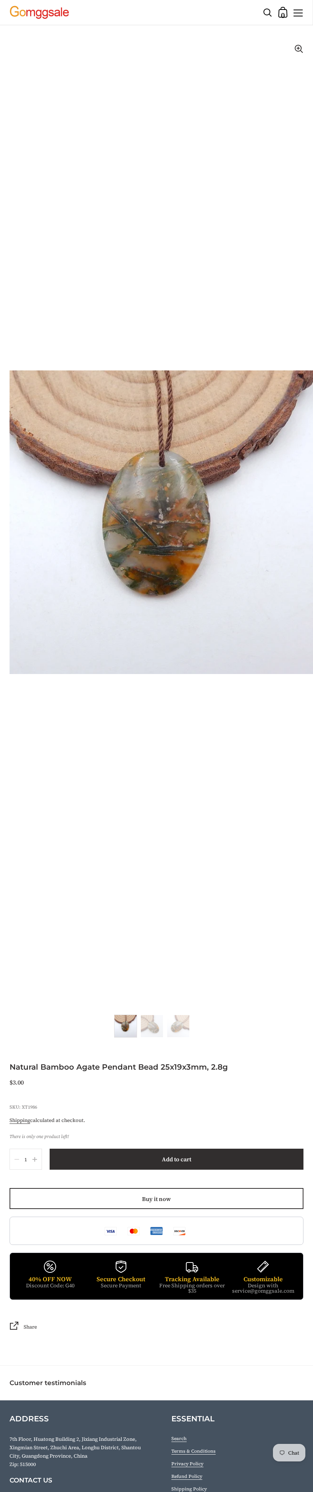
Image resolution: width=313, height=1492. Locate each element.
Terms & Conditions (193, 1451)
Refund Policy (186, 1476)
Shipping (20, 1120)
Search (179, 1438)
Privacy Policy (187, 1464)
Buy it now (156, 1199)
